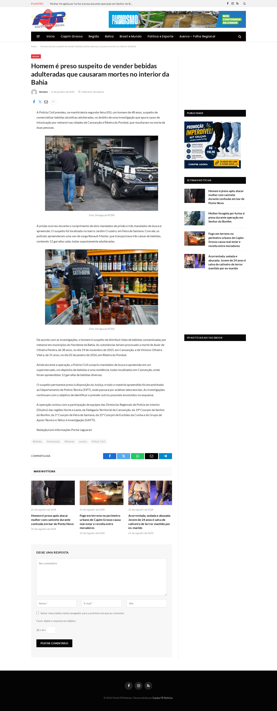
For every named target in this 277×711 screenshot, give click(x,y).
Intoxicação (53, 441)
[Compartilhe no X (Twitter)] (40, 102)
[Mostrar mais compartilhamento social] (53, 102)
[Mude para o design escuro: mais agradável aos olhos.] (244, 3)
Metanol (69, 441)
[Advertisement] (215, 77)
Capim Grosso (72, 36)
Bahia (109, 36)
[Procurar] (239, 36)
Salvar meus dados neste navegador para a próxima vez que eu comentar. (83, 613)
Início (51, 36)
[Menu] (38, 36)
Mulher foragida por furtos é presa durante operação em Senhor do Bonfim (92, 3)
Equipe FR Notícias (163, 697)
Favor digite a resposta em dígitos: (56, 620)
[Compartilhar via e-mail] (46, 102)
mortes (83, 441)
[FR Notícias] (49, 19)
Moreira (43, 91)
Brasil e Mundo (131, 36)
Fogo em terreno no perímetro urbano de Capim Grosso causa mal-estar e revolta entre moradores (100, 521)
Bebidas (37, 441)
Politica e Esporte (160, 36)
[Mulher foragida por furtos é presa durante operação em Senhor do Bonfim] (194, 218)
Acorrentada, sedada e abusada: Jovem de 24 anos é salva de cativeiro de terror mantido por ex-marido (149, 521)
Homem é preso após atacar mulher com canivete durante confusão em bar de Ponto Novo (52, 520)
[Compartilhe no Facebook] (34, 102)
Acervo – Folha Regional (197, 36)
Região (94, 36)
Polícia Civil (98, 441)
